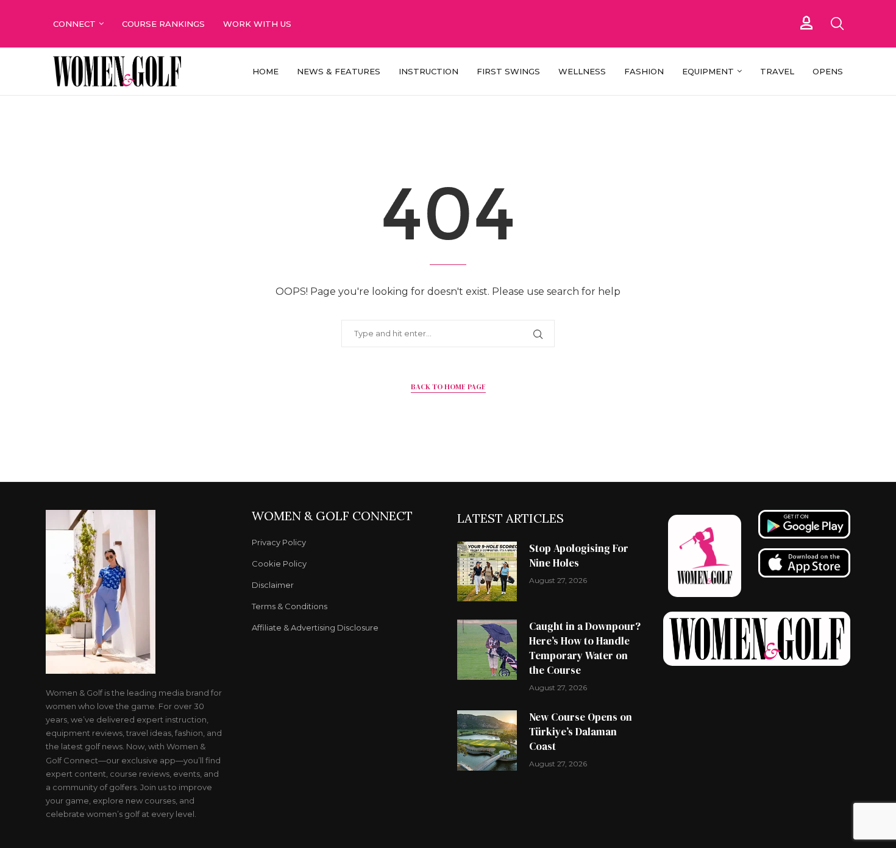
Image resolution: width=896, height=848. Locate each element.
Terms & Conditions (289, 606)
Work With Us (258, 24)
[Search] (837, 24)
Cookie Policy (279, 564)
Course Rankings (163, 24)
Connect (74, 24)
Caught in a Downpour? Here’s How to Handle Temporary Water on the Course (585, 648)
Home (265, 71)
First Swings (508, 71)
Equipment (708, 71)
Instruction (428, 71)
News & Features (338, 71)
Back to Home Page (448, 387)
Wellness (582, 71)
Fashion (644, 71)
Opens (827, 71)
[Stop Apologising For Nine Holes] (487, 571)
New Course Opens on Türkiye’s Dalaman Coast (580, 732)
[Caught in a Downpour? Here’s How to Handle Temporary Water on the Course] (487, 649)
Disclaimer (273, 585)
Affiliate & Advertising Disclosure (315, 628)
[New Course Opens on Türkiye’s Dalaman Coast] (487, 740)
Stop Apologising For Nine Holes (578, 555)
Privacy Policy (279, 542)
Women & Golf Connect (332, 516)
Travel (777, 71)
